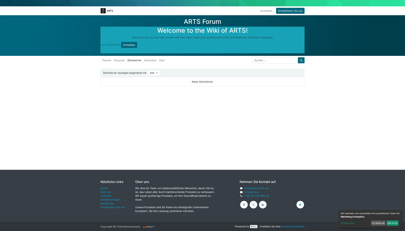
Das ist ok (392, 223)
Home (104, 188)
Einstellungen (347, 223)
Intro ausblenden (110, 44)
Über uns (105, 192)
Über (162, 60)
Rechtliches (107, 203)
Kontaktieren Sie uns (290, 10)
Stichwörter (134, 60)
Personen (119, 60)
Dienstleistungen (110, 199)
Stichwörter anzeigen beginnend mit (124, 72)
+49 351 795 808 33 (256, 195)
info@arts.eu (251, 192)
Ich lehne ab (378, 223)
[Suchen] (301, 60)
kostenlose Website (293, 226)
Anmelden (266, 10)
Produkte (105, 195)
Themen (106, 60)
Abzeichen (150, 60)
